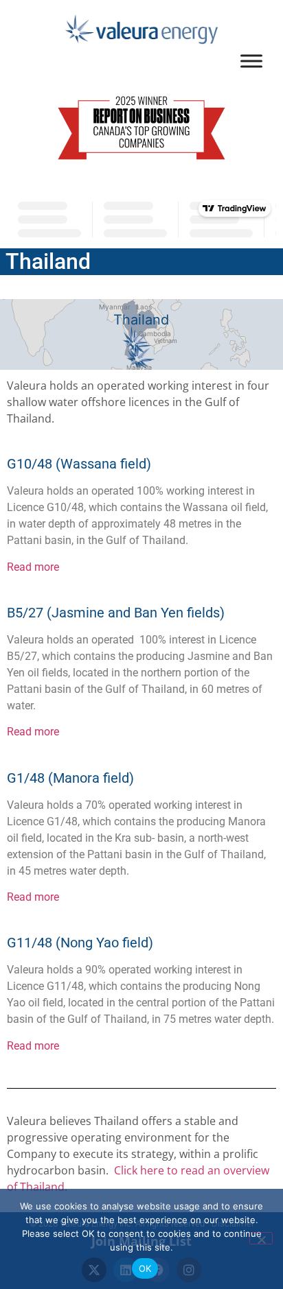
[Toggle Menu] (251, 60)
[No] (261, 1238)
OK (145, 1268)
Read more (33, 566)
